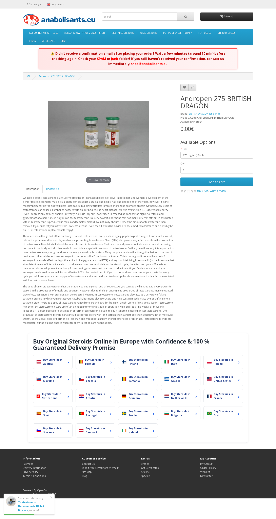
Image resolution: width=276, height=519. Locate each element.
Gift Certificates (150, 468)
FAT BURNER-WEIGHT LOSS (43, 32)
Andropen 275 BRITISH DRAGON (57, 76)
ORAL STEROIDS (148, 32)
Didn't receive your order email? (100, 468)
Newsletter (206, 476)
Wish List (205, 472)
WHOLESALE (48, 40)
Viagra (32, 40)
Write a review (218, 191)
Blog (63, 40)
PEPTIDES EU (205, 32)
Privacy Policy (30, 472)
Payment (28, 464)
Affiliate (145, 472)
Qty (182, 163)
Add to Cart (217, 182)
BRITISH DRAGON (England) (204, 113)
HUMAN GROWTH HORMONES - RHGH (84, 32)
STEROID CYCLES (226, 32)
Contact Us (88, 464)
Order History (208, 468)
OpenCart (42, 490)
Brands (145, 464)
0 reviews (202, 191)
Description (32, 189)
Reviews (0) (52, 189)
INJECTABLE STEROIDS (122, 32)
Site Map (87, 472)
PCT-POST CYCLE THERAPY (177, 32)
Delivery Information (34, 468)
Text (184, 148)
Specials (145, 476)
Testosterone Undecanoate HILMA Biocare (31, 506)
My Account (206, 464)
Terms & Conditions (34, 476)
